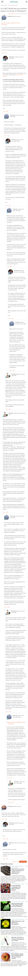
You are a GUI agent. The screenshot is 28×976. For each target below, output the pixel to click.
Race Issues (14, 952)
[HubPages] (14, 2)
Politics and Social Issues (17, 883)
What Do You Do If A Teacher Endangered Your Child (17, 939)
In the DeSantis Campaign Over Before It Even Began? (16, 888)
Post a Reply (23, 861)
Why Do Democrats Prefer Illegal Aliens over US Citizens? (17, 905)
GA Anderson (12, 56)
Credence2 (9, 16)
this (13, 58)
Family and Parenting (16, 935)
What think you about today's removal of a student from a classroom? (17, 871)
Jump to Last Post (11, 13)
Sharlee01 (13, 374)
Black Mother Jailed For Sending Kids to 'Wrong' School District (17, 956)
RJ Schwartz (10, 806)
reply (4, 111)
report (7, 111)
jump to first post (15, 861)
